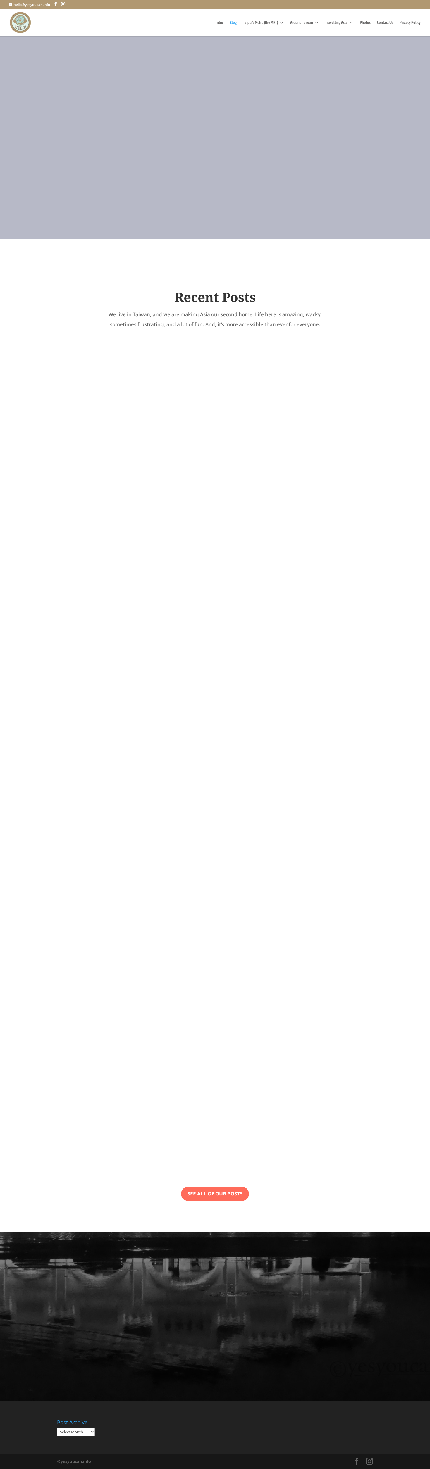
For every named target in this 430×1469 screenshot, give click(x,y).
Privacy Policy (410, 22)
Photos (365, 22)
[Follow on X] (215, 238)
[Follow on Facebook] (191, 238)
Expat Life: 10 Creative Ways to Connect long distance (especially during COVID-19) (210, 1117)
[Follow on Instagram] (238, 238)
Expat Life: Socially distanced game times (136, 837)
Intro (219, 22)
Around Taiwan (301, 22)
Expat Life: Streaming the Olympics (125, 556)
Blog (233, 22)
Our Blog (213, 190)
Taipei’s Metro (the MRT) (260, 22)
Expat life (72, 568)
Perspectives (96, 568)
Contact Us (385, 22)
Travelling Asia (336, 22)
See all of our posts (215, 1193)
